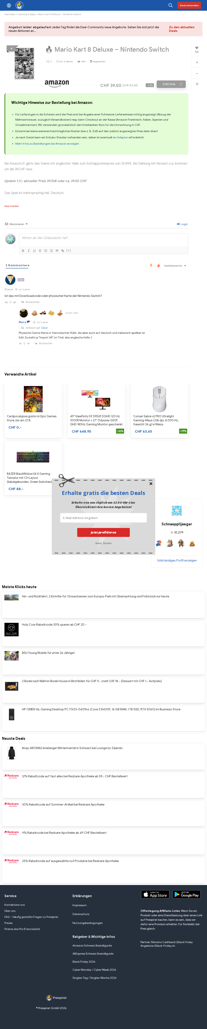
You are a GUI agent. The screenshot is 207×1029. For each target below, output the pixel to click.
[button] (103, 493)
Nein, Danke (103, 542)
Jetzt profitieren (103, 532)
